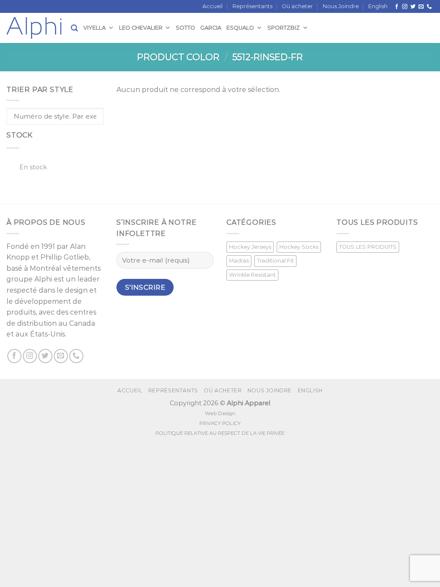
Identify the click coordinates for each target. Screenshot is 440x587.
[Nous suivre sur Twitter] (413, 7)
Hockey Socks (298, 247)
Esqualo (240, 27)
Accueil (212, 6)
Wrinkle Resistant (252, 275)
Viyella (94, 27)
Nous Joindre (341, 6)
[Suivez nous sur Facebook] (396, 7)
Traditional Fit (275, 260)
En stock (33, 167)
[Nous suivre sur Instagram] (404, 7)
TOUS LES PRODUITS (368, 247)
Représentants (252, 6)
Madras (239, 260)
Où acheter (297, 6)
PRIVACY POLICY (220, 423)
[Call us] (429, 7)
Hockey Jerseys (250, 247)
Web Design (220, 413)
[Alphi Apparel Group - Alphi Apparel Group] (38, 28)
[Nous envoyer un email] (421, 7)
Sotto (185, 27)
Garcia (210, 27)
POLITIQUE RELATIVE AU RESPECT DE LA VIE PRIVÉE (220, 433)
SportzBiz (283, 27)
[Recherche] (74, 28)
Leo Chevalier (140, 27)
